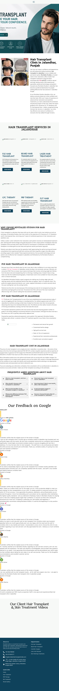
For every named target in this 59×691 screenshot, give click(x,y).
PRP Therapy (6, 677)
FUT (3, 299)
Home (4, 672)
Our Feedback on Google (29, 406)
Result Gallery (6, 681)
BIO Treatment (7, 679)
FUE (40, 80)
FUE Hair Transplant (12, 269)
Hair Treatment (7, 674)
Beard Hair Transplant (36, 646)
